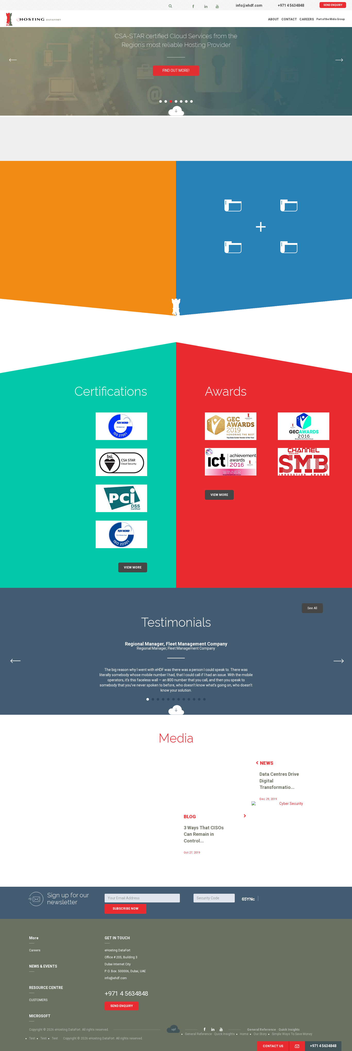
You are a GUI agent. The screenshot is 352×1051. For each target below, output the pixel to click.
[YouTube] (217, 6)
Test (32, 1038)
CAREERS (306, 19)
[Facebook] (193, 6)
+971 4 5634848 (291, 5)
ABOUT (273, 19)
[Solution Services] (176, 111)
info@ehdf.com (249, 5)
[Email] (297, 1046)
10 (194, 699)
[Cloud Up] (173, 1029)
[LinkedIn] (206, 6)
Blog (190, 816)
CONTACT (289, 19)
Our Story (260, 1034)
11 (199, 699)
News (266, 763)
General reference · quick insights (273, 1029)
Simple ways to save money (292, 1034)
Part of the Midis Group (330, 19)
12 (204, 699)
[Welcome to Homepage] (45, 19)
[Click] (255, 899)
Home (244, 1034)
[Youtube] (221, 1030)
